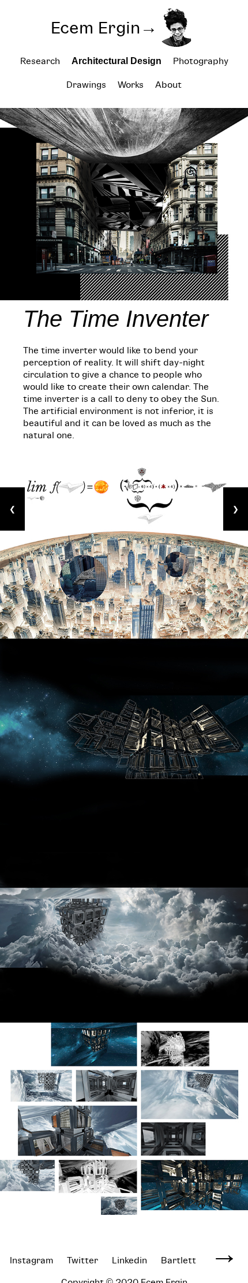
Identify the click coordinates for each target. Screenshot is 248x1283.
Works (131, 85)
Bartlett (178, 1260)
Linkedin (129, 1260)
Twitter (82, 1260)
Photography (200, 61)
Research (40, 61)
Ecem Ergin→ (104, 27)
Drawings (86, 85)
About (168, 85)
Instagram (31, 1260)
